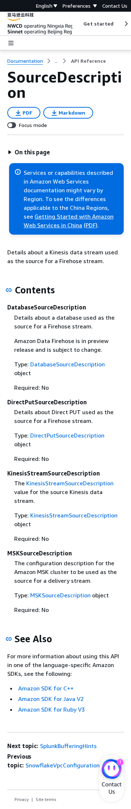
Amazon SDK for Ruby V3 (51, 709)
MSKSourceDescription (60, 595)
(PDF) (91, 225)
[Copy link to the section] (8, 290)
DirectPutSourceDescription (67, 435)
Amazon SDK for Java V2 (51, 698)
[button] (29, 152)
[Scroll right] (125, 24)
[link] (88, 61)
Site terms (46, 799)
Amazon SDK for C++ (46, 688)
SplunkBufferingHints (68, 746)
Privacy (22, 799)
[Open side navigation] (11, 43)
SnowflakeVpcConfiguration (62, 765)
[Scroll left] (78, 24)
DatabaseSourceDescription (67, 364)
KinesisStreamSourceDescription (70, 483)
